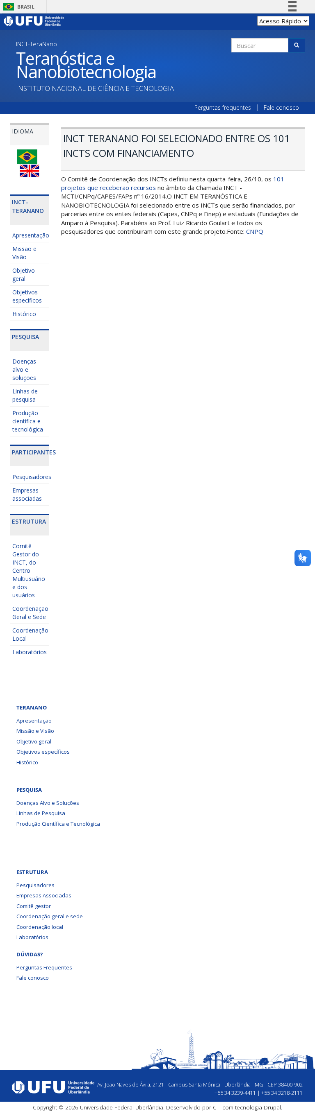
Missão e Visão (24, 253)
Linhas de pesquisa (25, 395)
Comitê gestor (33, 906)
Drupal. (273, 1107)
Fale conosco (281, 107)
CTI (217, 1107)
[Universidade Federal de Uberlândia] (34, 20)
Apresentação (30, 235)
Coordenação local (39, 927)
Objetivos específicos (27, 296)
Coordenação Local (30, 634)
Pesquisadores (30, 477)
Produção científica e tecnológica (27, 421)
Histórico (24, 314)
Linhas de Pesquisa (40, 813)
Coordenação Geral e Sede (30, 613)
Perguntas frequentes (222, 107)
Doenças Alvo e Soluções (47, 803)
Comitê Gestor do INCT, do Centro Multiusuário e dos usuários (28, 570)
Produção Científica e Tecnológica (58, 823)
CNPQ (254, 231)
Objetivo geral (23, 274)
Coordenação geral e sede (49, 916)
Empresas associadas (27, 494)
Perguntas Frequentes (44, 967)
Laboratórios (29, 652)
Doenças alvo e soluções (24, 369)
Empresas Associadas (43, 895)
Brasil (17, 6)
